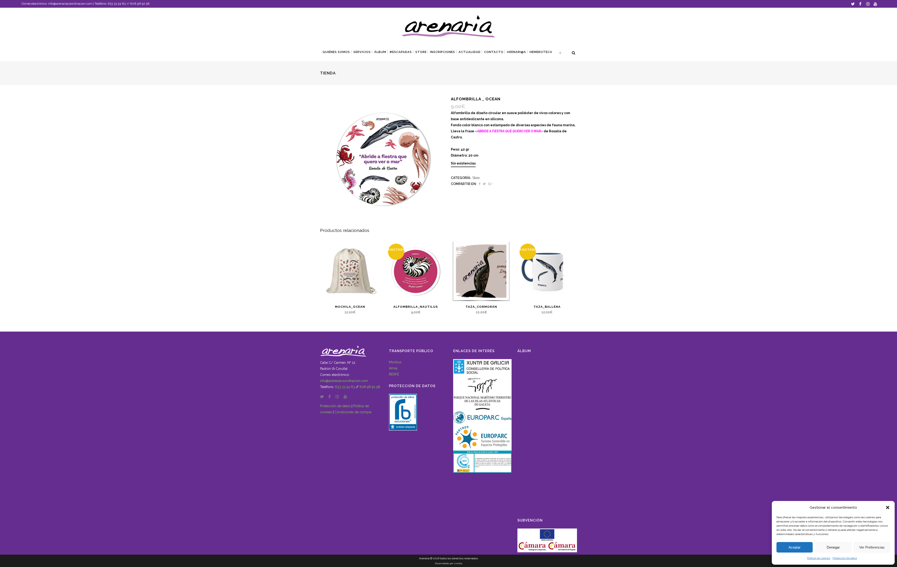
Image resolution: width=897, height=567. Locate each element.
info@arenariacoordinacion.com (70, 3)
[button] (887, 507)
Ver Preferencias (872, 547)
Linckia (458, 563)
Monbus (395, 362)
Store (476, 178)
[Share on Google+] (490, 184)
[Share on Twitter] (484, 184)
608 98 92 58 (140, 3)
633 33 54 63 (117, 3)
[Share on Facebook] (480, 184)
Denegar (833, 547)
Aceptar (795, 547)
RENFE (394, 374)
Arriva (393, 368)
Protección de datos (845, 558)
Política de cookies (818, 558)
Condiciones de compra (353, 412)
